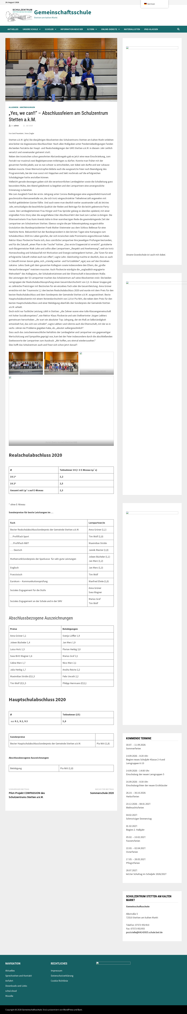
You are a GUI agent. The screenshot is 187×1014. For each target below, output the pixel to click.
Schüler (49, 29)
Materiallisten (132, 29)
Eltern (90, 29)
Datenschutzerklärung (62, 975)
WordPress (68, 1009)
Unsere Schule (30, 29)
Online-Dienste (109, 29)
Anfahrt (9, 980)
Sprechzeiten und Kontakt (18, 975)
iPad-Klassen (151, 29)
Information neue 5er (72, 29)
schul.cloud (11, 990)
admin (16, 125)
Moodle (9, 995)
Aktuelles (13, 29)
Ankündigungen (27, 107)
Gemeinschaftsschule (62, 12)
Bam (80, 1009)
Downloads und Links (16, 985)
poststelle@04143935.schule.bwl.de (144, 932)
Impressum (56, 970)
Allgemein (13, 107)
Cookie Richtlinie (59, 980)
